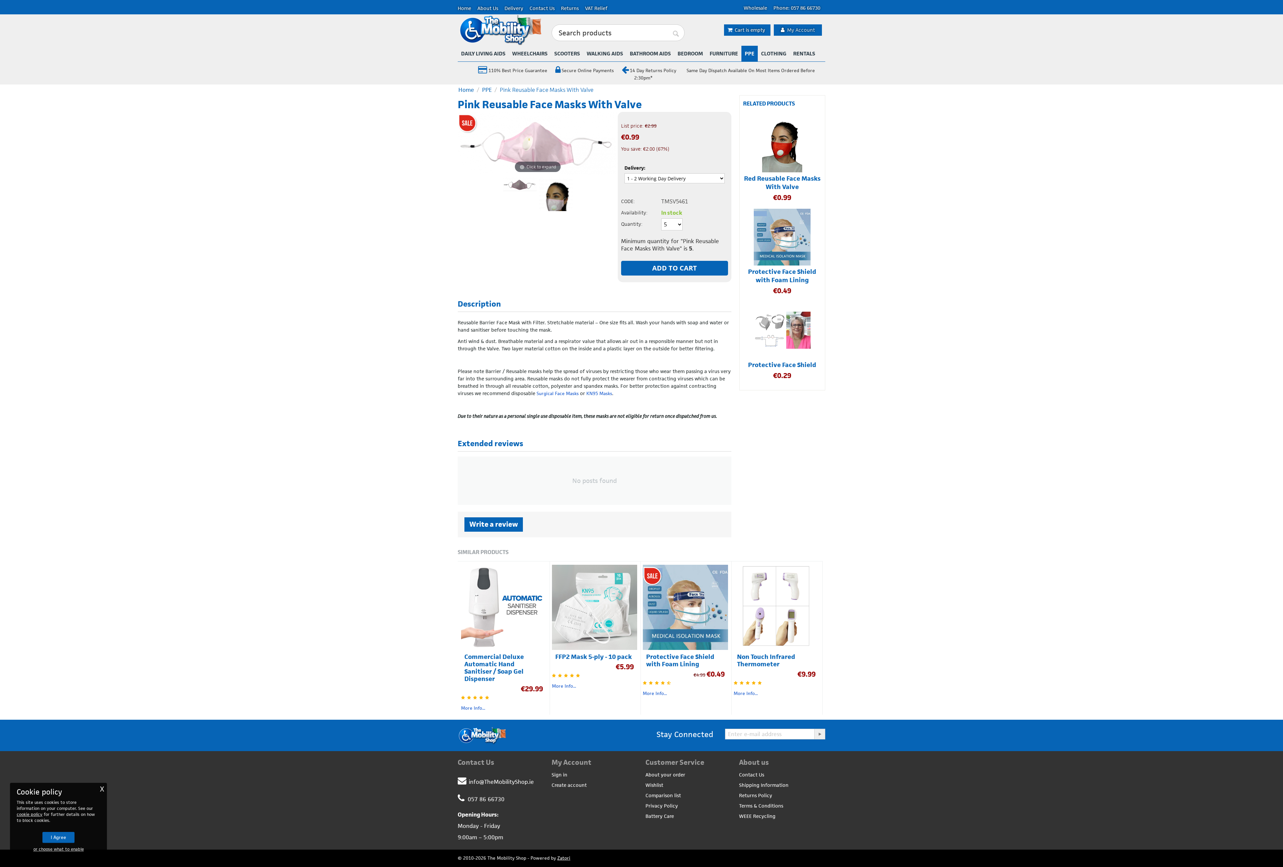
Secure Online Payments (588, 70)
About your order (665, 774)
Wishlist (654, 785)
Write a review (493, 524)
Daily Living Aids (483, 53)
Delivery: (635, 168)
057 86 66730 (486, 799)
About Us (487, 8)
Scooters (567, 53)
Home (464, 8)
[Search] (676, 33)
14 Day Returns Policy (653, 70)
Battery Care (660, 816)
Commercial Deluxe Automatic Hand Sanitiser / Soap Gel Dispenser (494, 668)
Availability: (634, 212)
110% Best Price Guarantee (517, 70)
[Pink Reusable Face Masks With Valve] (556, 194)
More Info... (473, 708)
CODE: (628, 201)
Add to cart (674, 268)
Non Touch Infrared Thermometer (766, 660)
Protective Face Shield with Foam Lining (782, 276)
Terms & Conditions (761, 806)
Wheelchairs (530, 53)
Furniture (724, 53)
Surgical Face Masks (558, 393)
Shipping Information (764, 785)
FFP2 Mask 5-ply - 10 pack (593, 657)
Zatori (563, 858)
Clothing (774, 53)
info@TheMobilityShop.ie (501, 782)
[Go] (819, 734)
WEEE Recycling (757, 816)
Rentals (804, 53)
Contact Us (542, 8)
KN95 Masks (599, 393)
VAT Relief (596, 8)
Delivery (514, 8)
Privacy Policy (662, 806)
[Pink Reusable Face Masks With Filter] (520, 194)
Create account (569, 785)
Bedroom (690, 53)
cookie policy (29, 814)
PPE (749, 53)
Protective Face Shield (782, 365)
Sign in (559, 774)
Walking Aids (605, 53)
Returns (570, 8)
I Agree (58, 837)
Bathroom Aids (650, 53)
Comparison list (663, 795)
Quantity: (632, 224)
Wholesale (755, 8)
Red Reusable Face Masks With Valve (782, 182)
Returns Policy (755, 795)
